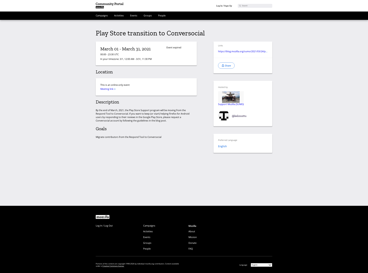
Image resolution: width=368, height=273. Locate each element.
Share (227, 65)
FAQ (190, 248)
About (191, 231)
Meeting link (107, 89)
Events (133, 15)
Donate (192, 243)
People (162, 15)
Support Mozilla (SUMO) (231, 104)
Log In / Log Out (104, 225)
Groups (148, 15)
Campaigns (102, 15)
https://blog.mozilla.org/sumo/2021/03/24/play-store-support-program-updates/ (261, 51)
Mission (192, 237)
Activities (119, 15)
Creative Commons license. (113, 266)
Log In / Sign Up (224, 5)
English (222, 146)
